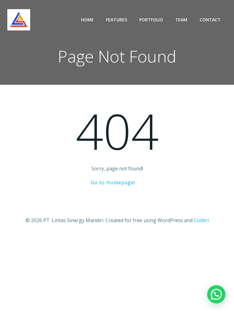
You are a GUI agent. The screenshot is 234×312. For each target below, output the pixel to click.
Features (116, 20)
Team (181, 20)
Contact (210, 20)
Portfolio (151, 20)
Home (87, 20)
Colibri (201, 220)
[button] (216, 294)
